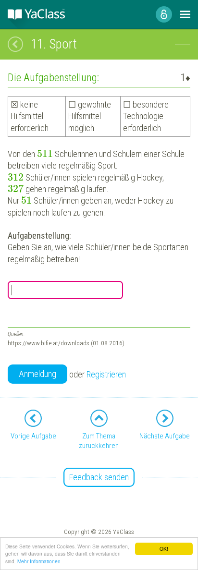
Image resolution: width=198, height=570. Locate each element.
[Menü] (185, 14)
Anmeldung (37, 374)
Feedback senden (99, 477)
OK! (164, 548)
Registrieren (106, 374)
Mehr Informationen (39, 561)
